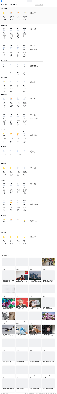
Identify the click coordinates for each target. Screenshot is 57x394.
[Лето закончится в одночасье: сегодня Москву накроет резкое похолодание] (35, 277)
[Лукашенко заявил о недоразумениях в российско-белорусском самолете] (8, 331)
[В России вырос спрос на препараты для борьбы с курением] (35, 291)
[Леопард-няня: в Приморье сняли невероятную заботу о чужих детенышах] (8, 277)
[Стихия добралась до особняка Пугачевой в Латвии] (35, 358)
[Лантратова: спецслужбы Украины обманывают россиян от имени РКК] (8, 358)
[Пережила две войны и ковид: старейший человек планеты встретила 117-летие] (48, 277)
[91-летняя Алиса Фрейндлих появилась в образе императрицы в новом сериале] (35, 372)
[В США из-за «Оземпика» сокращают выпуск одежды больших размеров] (8, 345)
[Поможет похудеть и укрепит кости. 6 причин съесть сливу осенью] (8, 304)
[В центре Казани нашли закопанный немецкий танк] (8, 318)
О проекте (25, 393)
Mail (1, 393)
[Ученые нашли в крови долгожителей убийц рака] (48, 304)
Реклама (7, 393)
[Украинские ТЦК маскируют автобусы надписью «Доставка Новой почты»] (8, 291)
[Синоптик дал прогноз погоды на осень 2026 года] (48, 264)
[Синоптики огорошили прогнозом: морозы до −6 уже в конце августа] (22, 358)
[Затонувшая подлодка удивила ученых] (35, 345)
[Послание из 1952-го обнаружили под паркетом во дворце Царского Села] (8, 264)
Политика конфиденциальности (31, 393)
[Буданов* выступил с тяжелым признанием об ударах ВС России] (22, 318)
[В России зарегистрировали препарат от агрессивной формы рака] (22, 331)
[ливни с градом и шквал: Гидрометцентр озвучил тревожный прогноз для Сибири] (48, 345)
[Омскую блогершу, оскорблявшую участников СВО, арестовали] (22, 277)
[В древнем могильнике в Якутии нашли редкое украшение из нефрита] (8, 372)
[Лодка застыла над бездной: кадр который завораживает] (22, 372)
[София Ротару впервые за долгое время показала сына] (48, 358)
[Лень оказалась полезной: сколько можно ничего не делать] (35, 331)
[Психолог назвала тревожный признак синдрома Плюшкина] (22, 345)
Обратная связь (45, 393)
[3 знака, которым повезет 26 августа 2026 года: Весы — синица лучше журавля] (48, 372)
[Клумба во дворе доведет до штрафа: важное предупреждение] (22, 291)
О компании (4, 393)
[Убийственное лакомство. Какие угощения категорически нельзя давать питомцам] (22, 264)
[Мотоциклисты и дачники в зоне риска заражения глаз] (35, 318)
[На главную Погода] (4, 1)
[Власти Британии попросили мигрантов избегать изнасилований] (48, 291)
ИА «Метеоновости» (53, 393)
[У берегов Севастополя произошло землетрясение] (22, 385)
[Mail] (1, 1)
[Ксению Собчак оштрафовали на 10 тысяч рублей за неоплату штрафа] (22, 304)
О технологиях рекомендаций (39, 393)
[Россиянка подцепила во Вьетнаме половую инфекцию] (35, 264)
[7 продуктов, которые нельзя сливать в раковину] (35, 385)
